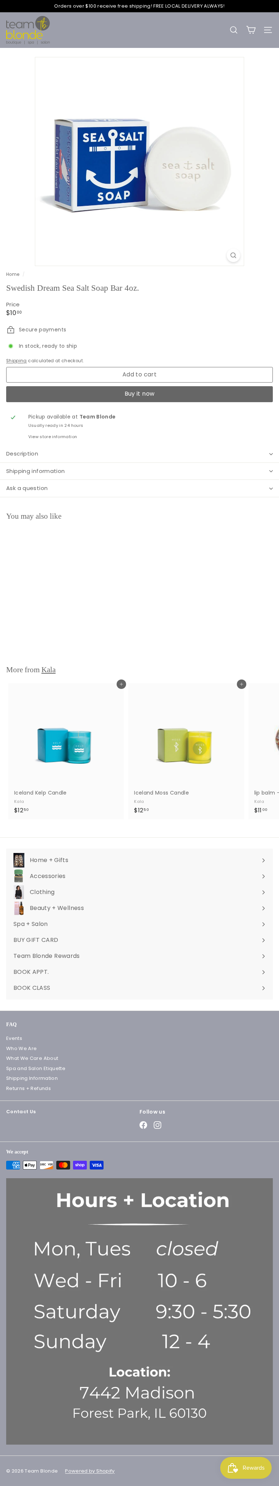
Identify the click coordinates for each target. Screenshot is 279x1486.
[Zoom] (233, 255)
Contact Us (21, 1111)
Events (14, 1038)
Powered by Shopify (89, 1470)
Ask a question (27, 488)
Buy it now (140, 393)
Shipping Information (32, 1078)
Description (22, 453)
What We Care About (32, 1058)
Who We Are (21, 1048)
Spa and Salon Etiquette (35, 1068)
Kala (48, 670)
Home (13, 274)
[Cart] (250, 30)
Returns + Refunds (28, 1088)
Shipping (16, 361)
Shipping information (35, 471)
